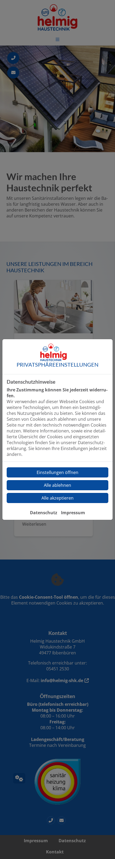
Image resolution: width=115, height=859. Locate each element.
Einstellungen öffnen (57, 472)
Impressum (73, 513)
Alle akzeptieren (57, 498)
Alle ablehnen (57, 485)
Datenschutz (43, 513)
